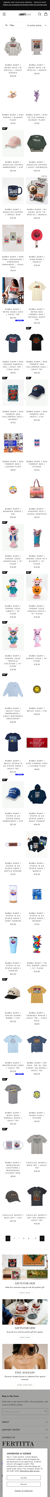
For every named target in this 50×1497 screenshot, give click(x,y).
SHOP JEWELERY (25, 1385)
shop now (25, 1293)
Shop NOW (25, 1337)
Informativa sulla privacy (30, 1471)
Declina (24, 1484)
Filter (11, 25)
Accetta (24, 1477)
